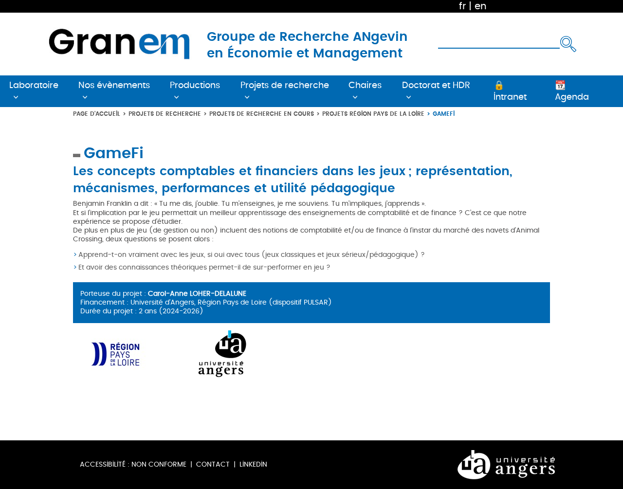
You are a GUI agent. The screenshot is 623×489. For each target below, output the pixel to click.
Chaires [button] (365, 85)
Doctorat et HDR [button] (436, 85)
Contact (213, 464)
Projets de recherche (164, 113)
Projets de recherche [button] (284, 85)
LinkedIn (253, 464)
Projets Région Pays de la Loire (373, 113)
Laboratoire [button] (33, 85)
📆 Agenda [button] (572, 91)
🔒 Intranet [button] (510, 91)
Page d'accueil (96, 113)
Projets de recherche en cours (261, 113)
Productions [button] (195, 85)
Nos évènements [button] (114, 85)
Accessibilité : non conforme (133, 464)
